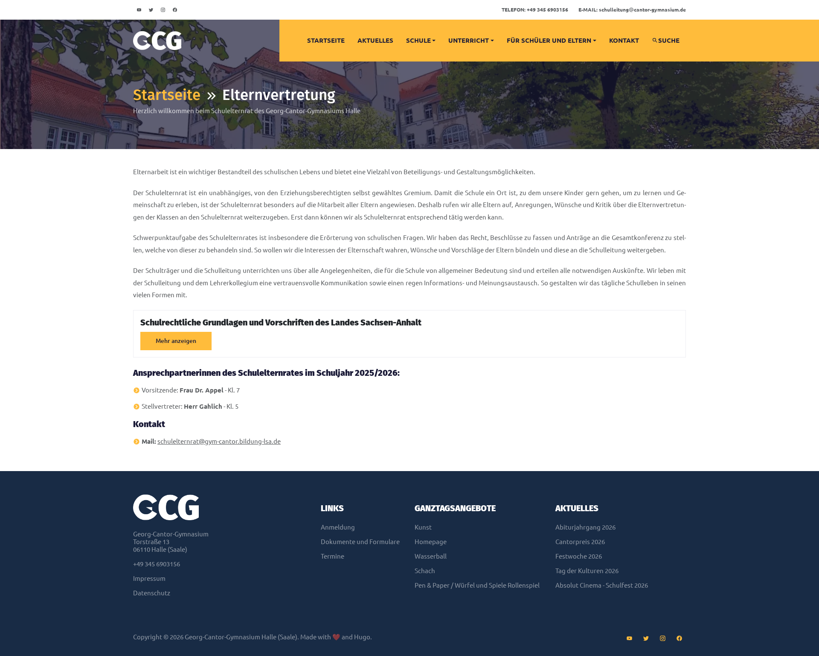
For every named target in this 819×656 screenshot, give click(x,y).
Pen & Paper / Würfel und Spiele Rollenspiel (477, 585)
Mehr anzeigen (176, 340)
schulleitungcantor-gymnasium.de (632, 9)
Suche (669, 40)
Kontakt (624, 40)
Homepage (431, 541)
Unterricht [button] (468, 40)
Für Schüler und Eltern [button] (549, 40)
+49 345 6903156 (535, 9)
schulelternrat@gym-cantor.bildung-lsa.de (219, 441)
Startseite (326, 40)
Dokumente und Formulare (360, 541)
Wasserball (431, 556)
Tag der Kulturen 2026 (587, 570)
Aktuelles (375, 40)
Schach (425, 570)
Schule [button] (418, 40)
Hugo (362, 637)
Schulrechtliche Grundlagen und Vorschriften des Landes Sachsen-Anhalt (280, 322)
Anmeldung (338, 527)
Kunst (423, 527)
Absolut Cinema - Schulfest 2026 (601, 585)
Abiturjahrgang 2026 (585, 527)
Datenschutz (151, 593)
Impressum (149, 578)
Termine (332, 556)
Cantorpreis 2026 (580, 541)
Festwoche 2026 (578, 556)
